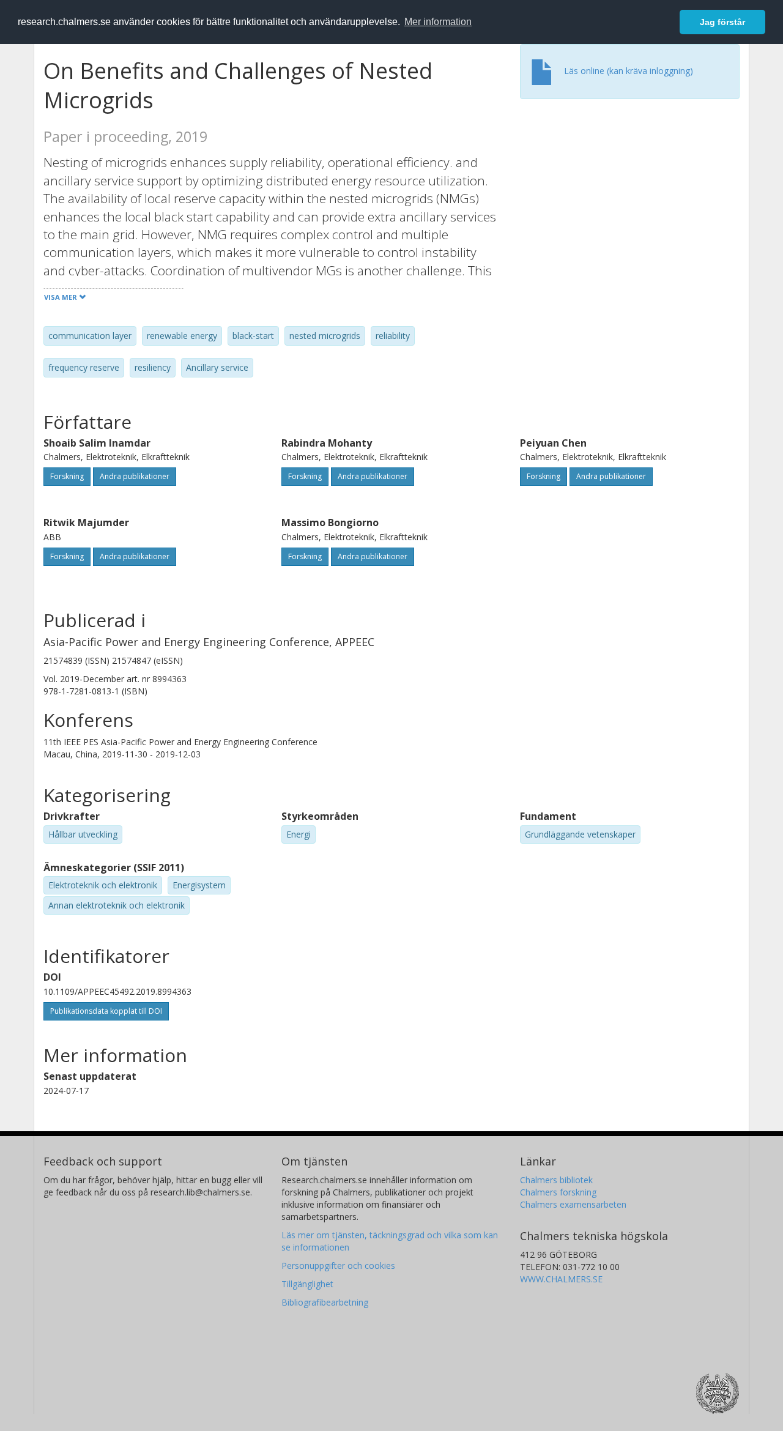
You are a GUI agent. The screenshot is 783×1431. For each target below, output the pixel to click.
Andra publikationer (134, 476)
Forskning (67, 476)
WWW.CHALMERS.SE (561, 1279)
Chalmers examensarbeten (573, 1204)
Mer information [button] (438, 22)
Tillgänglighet (307, 1284)
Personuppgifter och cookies (338, 1265)
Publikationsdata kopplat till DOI (106, 1011)
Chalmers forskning (558, 1192)
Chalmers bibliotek (556, 1180)
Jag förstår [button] (722, 22)
